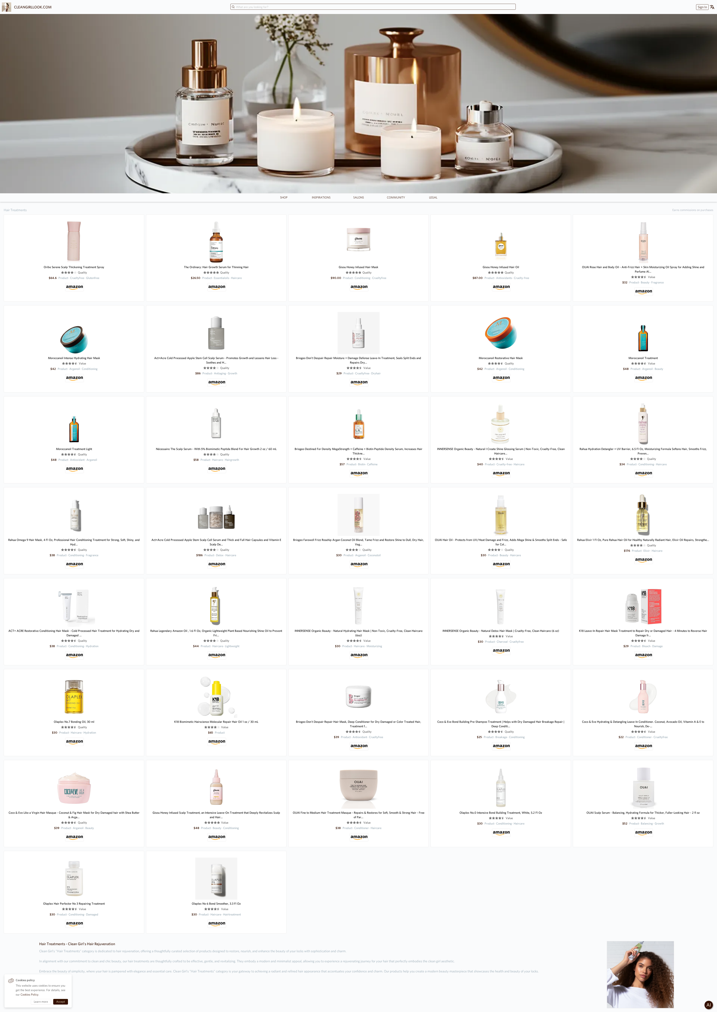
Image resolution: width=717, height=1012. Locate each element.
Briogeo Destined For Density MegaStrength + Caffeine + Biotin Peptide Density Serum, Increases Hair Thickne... (358, 451)
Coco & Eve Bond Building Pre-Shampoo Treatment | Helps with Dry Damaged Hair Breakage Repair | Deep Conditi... (500, 724)
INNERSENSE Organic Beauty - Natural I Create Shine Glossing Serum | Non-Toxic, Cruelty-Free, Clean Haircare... (501, 451)
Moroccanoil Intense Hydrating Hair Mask (74, 358)
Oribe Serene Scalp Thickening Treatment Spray (74, 267)
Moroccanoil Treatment (643, 358)
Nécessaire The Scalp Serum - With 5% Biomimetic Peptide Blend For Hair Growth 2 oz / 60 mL (216, 449)
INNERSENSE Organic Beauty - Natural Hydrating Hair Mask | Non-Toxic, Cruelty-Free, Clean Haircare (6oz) (359, 633)
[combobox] (373, 7)
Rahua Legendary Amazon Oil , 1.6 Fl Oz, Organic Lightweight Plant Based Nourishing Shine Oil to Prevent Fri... (216, 633)
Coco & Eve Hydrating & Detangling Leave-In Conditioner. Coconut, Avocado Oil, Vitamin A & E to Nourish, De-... (643, 724)
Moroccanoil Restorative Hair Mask (501, 358)
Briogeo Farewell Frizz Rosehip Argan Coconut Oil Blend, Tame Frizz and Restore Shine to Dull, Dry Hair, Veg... (358, 542)
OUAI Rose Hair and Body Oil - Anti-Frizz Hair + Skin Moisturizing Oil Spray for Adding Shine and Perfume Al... (643, 269)
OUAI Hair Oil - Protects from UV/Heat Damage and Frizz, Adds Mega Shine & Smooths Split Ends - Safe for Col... (501, 542)
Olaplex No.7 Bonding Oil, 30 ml (74, 722)
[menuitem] (702, 7)
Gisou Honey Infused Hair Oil (501, 267)
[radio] (62, 272)
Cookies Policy (29, 995)
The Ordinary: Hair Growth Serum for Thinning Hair (216, 267)
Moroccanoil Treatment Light (74, 449)
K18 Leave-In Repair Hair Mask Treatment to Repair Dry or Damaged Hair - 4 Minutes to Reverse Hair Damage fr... (643, 633)
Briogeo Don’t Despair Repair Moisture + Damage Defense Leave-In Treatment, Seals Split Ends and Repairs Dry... (358, 360)
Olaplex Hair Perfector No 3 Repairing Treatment (74, 904)
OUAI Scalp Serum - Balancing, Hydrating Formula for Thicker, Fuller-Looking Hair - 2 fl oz (643, 813)
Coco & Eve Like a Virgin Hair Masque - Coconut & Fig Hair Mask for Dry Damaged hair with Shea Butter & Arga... (74, 815)
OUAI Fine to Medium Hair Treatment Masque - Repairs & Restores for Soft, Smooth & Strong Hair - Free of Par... (358, 815)
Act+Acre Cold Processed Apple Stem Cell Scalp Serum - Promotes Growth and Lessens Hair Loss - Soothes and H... (216, 360)
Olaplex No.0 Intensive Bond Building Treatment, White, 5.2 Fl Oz (501, 813)
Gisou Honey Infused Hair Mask (358, 267)
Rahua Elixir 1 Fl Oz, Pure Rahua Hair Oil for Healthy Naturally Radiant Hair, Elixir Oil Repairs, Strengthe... (643, 540)
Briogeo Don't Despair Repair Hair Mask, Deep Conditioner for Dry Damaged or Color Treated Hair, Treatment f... (358, 724)
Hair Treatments (15, 210)
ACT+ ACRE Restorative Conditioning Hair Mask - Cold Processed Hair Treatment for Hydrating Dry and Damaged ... (73, 633)
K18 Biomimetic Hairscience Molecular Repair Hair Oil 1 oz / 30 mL (216, 722)
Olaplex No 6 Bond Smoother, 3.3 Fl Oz (216, 904)
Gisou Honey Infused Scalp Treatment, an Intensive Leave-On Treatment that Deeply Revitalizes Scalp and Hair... (216, 815)
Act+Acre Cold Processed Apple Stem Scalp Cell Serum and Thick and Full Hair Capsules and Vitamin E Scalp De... (216, 542)
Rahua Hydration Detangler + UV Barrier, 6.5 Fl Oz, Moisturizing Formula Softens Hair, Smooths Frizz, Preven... (643, 451)
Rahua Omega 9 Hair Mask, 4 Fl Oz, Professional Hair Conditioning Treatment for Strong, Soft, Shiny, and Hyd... (74, 542)
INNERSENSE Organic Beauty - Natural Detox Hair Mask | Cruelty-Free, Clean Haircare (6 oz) (501, 631)
